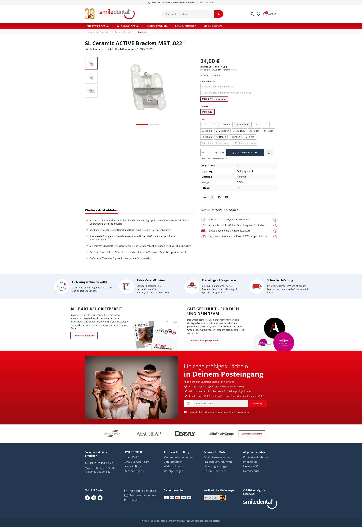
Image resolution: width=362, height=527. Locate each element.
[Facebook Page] (87, 497)
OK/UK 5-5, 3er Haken (244, 143)
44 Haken (235, 136)
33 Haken (254, 130)
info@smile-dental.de (142, 491)
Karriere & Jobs (134, 471)
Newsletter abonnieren (143, 495)
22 (265, 124)
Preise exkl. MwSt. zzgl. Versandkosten (218, 69)
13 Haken (226, 124)
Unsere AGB (250, 466)
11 (204, 124)
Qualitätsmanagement (218, 457)
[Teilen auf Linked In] (204, 197)
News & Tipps (133, 466)
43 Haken (221, 136)
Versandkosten (212, 520)
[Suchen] (218, 14)
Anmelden (258, 403)
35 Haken (207, 136)
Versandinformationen (178, 457)
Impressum (250, 462)
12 (214, 124)
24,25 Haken (222, 130)
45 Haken (249, 136)
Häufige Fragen (173, 471)
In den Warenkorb (247, 152)
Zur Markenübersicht (252, 433)
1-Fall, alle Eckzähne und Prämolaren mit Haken (227, 92)
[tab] (101, 210)
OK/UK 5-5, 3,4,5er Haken (215, 143)
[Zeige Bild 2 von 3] (151, 124)
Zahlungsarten (173, 462)
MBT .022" (207, 111)
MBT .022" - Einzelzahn (214, 99)
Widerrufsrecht (173, 466)
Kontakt (133, 500)
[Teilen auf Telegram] (219, 197)
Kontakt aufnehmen (256, 457)
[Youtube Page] (100, 497)
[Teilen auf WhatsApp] (212, 197)
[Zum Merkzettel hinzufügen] (269, 152)
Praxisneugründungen (218, 462)
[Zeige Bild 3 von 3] (156, 124)
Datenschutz (251, 471)
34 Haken (268, 130)
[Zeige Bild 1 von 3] (142, 124)
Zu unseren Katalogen (84, 335)
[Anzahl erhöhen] (216, 152)
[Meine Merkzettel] (258, 13)
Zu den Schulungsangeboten (204, 340)
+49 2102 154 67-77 (205, 2)
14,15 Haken (242, 124)
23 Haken (207, 130)
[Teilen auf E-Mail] (227, 197)
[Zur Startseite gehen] (110, 14)
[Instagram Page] (93, 497)
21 (255, 124)
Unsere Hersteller (215, 471)
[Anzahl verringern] (203, 152)
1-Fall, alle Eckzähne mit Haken (218, 86)
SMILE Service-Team (136, 462)
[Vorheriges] (102, 92)
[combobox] (188, 14)
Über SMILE (131, 457)
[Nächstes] (192, 92)
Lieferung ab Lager (215, 466)
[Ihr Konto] (252, 13)
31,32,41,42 (239, 130)
